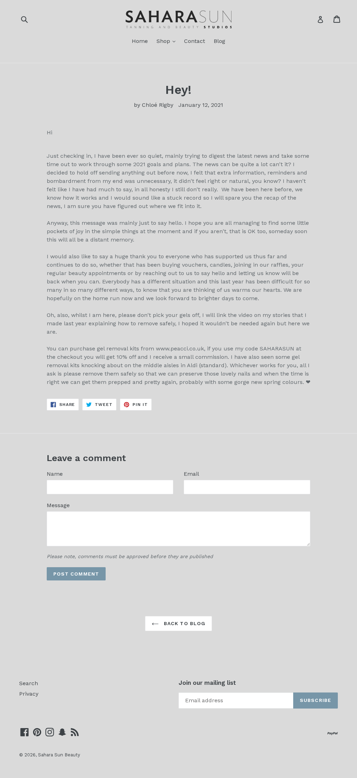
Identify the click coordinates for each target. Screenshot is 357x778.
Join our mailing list (207, 682)
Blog (219, 41)
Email (191, 473)
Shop (168, 40)
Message (58, 505)
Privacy (28, 693)
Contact (194, 41)
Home (140, 41)
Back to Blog (184, 623)
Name (55, 473)
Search (28, 683)
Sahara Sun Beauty (59, 754)
